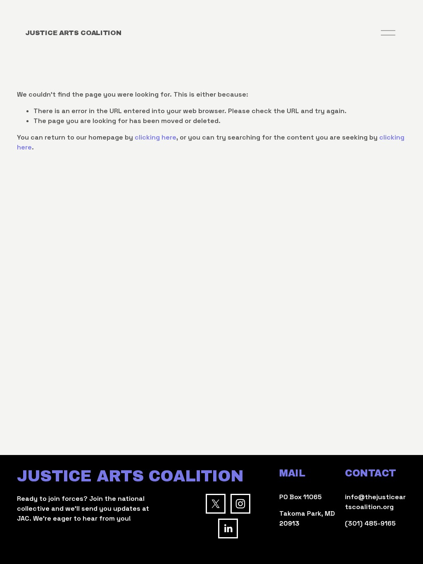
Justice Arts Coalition (73, 32)
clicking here (155, 137)
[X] (216, 504)
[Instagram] (240, 504)
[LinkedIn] (228, 528)
